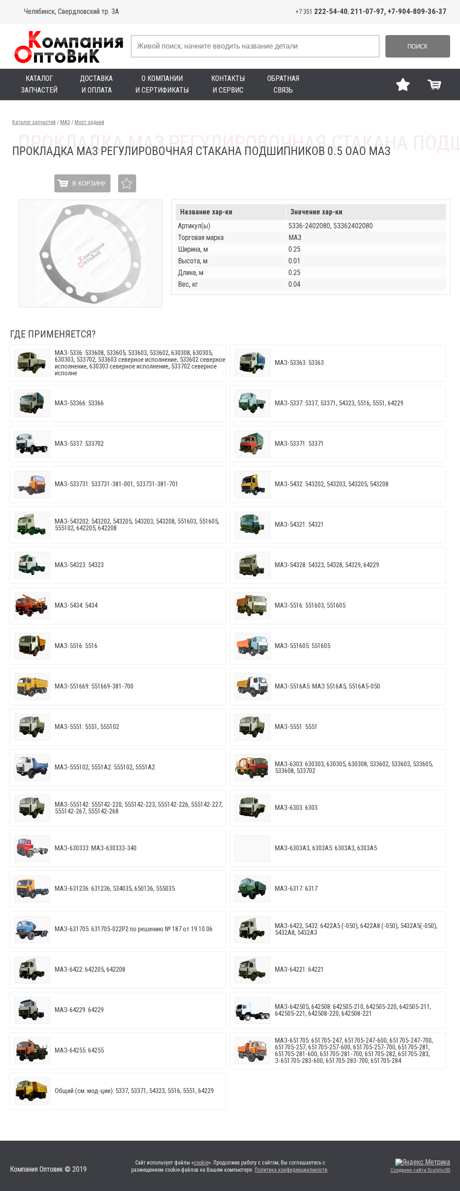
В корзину (89, 183)
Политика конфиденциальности (291, 1170)
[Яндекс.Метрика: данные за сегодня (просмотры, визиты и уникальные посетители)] (422, 1162)
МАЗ (65, 122)
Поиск (417, 46)
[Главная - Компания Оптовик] (68, 46)
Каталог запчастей (34, 122)
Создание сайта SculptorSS (420, 1170)
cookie (201, 1163)
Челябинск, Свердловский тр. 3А (71, 11)
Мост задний (89, 122)
